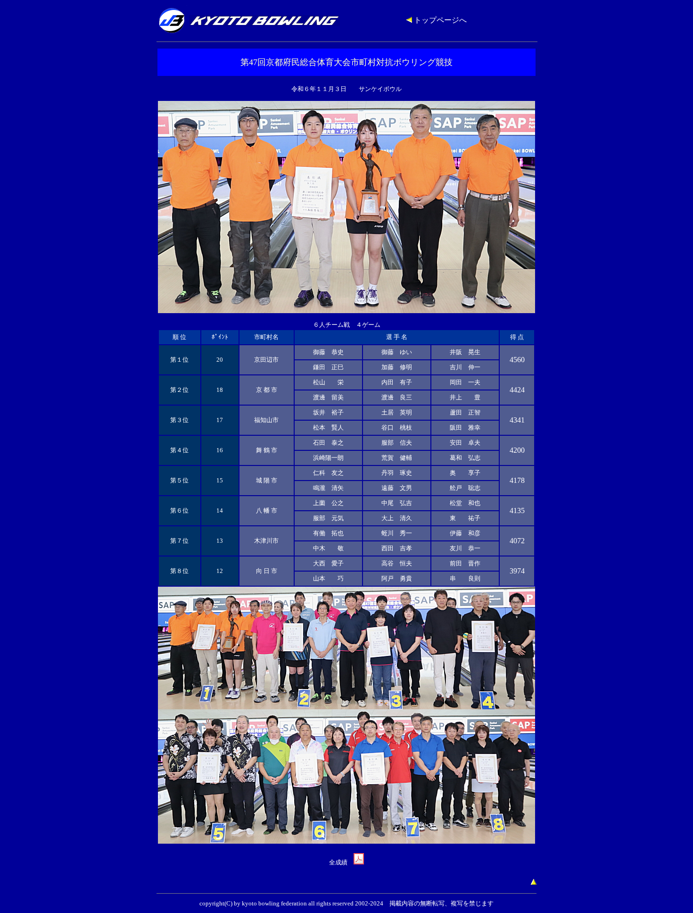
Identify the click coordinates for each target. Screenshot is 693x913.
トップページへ (439, 20)
